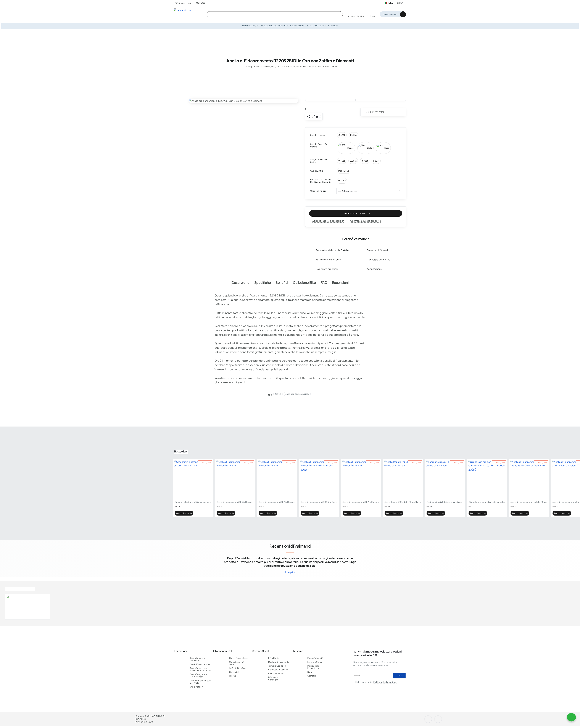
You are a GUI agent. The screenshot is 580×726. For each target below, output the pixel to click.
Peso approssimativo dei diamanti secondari (321, 180)
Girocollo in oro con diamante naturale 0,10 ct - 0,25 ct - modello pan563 (487, 502)
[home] (243, 67)
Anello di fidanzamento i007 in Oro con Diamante (361, 502)
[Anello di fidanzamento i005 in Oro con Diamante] (235, 479)
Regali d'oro (253, 66)
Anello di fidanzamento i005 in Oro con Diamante (235, 502)
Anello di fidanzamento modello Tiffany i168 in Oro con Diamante (529, 502)
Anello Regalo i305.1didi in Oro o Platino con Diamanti (403, 502)
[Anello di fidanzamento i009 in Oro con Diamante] (277, 479)
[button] (355, 213)
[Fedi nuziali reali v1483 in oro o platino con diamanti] (445, 479)
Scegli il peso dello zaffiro (319, 160)
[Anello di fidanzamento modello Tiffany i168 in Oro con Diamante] (529, 479)
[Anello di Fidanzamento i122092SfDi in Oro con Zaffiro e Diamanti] (13, 607)
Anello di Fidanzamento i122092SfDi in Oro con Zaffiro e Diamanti (308, 66)
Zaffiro (278, 394)
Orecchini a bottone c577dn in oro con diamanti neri (193, 502)
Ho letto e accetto (376, 682)
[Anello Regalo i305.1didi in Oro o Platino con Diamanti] (403, 479)
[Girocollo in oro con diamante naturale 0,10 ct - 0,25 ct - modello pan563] (487, 479)
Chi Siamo (297, 651)
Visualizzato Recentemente (20, 588)
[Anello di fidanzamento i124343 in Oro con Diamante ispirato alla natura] (319, 479)
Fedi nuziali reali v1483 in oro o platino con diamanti (445, 502)
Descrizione (240, 282)
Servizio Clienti (261, 651)
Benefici (282, 282)
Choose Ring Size (318, 191)
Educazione (181, 651)
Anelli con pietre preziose (297, 394)
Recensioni (340, 282)
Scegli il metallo (317, 135)
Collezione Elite (304, 282)
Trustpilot (290, 572)
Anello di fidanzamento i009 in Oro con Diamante (277, 502)
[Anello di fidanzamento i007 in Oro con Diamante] (361, 479)
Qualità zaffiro (317, 171)
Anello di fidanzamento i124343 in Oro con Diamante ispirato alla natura (319, 502)
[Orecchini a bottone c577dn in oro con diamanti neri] (193, 479)
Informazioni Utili (222, 651)
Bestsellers (181, 451)
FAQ (324, 282)
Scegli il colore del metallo (319, 145)
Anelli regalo (268, 66)
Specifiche (262, 282)
